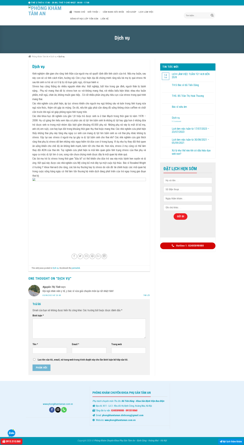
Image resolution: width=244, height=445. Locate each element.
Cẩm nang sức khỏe (113, 12)
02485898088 (117, 410)
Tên (35, 344)
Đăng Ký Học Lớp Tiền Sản (84, 18)
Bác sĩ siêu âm (179, 106)
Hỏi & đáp (131, 12)
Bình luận (38, 315)
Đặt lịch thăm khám (232, 441)
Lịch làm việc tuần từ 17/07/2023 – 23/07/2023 (190, 130)
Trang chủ (79, 12)
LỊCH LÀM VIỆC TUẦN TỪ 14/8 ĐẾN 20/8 (190, 76)
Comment (176, 121)
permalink (76, 268)
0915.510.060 (12, 441)
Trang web (116, 344)
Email (75, 344)
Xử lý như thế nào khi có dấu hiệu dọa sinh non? (191, 152)
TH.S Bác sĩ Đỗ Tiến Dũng (185, 85)
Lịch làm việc (146, 12)
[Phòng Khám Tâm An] (46, 15)
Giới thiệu (92, 12)
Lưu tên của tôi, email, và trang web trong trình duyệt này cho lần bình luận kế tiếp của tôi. (83, 359)
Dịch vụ (56, 268)
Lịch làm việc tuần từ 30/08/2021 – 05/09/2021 (190, 141)
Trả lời (146, 295)
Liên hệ (104, 18)
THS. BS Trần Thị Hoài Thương (188, 95)
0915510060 (131, 410)
